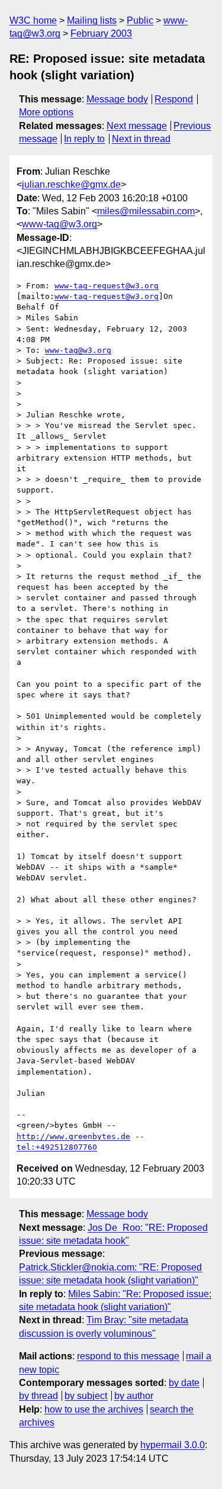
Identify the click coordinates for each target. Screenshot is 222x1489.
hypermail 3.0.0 (172, 1445)
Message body (117, 99)
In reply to (84, 139)
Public (140, 20)
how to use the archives (93, 1409)
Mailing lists (92, 20)
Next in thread (141, 139)
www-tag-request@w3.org (106, 285)
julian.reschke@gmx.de (71, 184)
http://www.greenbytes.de (73, 1136)
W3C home (33, 20)
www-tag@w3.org (59, 224)
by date (184, 1383)
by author (133, 1396)
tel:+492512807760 (57, 1147)
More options (46, 112)
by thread (38, 1396)
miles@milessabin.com (146, 211)
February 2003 (101, 33)
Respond (174, 99)
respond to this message (128, 1356)
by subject (86, 1396)
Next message (137, 126)
